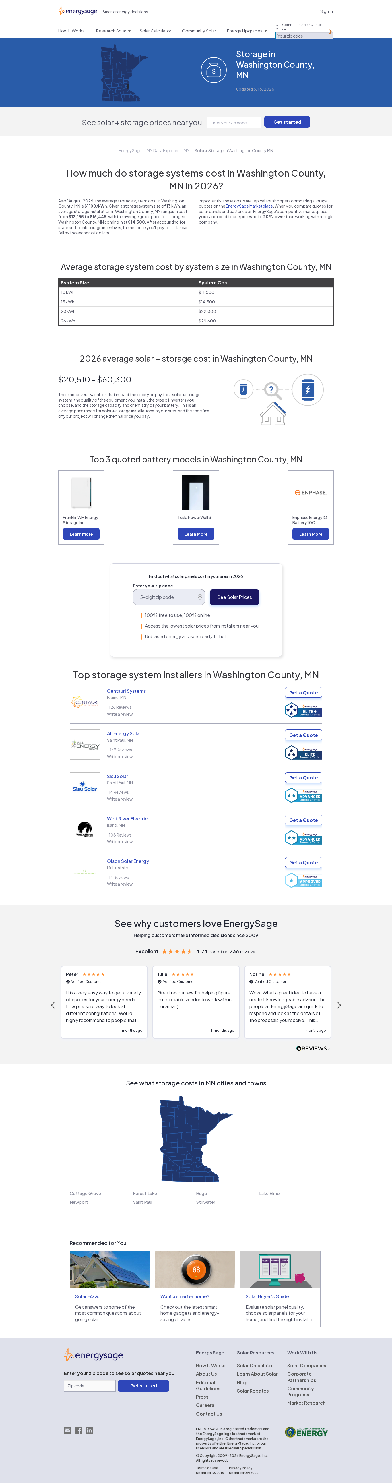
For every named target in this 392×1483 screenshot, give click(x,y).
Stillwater (205, 1202)
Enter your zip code (153, 585)
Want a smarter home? (184, 1296)
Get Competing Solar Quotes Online (299, 27)
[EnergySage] (93, 1359)
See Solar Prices (234, 597)
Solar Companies (306, 1365)
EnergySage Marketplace (249, 205)
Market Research (306, 1403)
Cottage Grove (85, 1193)
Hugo (201, 1193)
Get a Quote (303, 693)
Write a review (120, 714)
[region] (196, 1005)
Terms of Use (207, 1468)
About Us (206, 1374)
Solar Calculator (255, 1365)
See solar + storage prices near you (142, 122)
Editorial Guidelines (208, 1385)
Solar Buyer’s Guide (267, 1296)
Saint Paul (142, 1202)
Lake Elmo (269, 1193)
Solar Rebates (253, 1391)
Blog (242, 1382)
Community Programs (300, 1391)
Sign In (326, 11)
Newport (79, 1202)
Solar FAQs (87, 1296)
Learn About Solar (257, 1374)
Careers (205, 1405)
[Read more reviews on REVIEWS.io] (313, 1049)
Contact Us (209, 1414)
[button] (53, 1005)
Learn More (81, 534)
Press (202, 1397)
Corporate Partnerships (301, 1377)
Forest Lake (145, 1193)
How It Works (211, 1365)
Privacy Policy (240, 1468)
